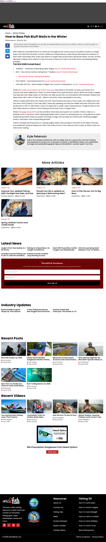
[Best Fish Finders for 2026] (13, 349)
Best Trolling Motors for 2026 (38, 384)
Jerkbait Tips (5, 188)
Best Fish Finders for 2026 (11, 358)
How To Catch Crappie (88, 507)
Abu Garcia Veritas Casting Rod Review (34, 76)
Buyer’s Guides (59, 525)
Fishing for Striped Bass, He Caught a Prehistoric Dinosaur (38, 250)
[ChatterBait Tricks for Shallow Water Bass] (39, 406)
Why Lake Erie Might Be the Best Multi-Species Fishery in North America (90, 360)
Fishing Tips (58, 512)
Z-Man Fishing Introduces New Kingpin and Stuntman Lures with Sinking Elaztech (38, 311)
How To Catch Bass (87, 503)
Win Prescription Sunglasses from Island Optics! (52, 447)
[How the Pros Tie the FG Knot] (65, 406)
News (55, 516)
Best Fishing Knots (86, 530)
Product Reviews (60, 521)
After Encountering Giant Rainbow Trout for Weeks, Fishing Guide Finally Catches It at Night (90, 251)
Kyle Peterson (37, 136)
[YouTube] (13, 525)
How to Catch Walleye (88, 521)
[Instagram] (18, 525)
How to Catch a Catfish (89, 516)
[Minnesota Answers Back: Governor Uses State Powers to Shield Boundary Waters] (65, 349)
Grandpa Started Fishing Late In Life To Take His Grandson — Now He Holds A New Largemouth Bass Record (13, 256)
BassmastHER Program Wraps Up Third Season (10, 311)
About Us (57, 503)
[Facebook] (4, 525)
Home (7, 33)
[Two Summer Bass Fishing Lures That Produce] (13, 406)
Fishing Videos (59, 530)
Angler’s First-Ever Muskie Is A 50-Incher (13, 249)
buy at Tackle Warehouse (65, 68)
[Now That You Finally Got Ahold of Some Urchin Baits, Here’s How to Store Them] (13, 375)
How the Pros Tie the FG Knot (64, 415)
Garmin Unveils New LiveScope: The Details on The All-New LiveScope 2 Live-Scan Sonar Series (65, 312)
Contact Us (58, 507)
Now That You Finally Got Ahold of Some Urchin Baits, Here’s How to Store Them (12, 386)
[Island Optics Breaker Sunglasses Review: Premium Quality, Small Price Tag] (39, 349)
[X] (9, 525)
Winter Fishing (19, 33)
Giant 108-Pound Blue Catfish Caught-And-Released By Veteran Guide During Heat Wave (65, 251)
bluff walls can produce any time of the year (36, 90)
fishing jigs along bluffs (27, 112)
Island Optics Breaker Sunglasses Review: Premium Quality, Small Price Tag (39, 360)
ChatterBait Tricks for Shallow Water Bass (36, 416)
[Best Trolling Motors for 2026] (39, 375)
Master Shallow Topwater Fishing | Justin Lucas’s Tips (89, 416)
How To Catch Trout (87, 525)
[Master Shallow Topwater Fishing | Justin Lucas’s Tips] (90, 406)
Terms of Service (83, 537)
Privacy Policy (98, 537)
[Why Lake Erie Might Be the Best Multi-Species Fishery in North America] (90, 349)
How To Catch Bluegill (88, 512)
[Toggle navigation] (102, 25)
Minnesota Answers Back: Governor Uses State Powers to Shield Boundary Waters (64, 360)
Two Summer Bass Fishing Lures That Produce (12, 416)
